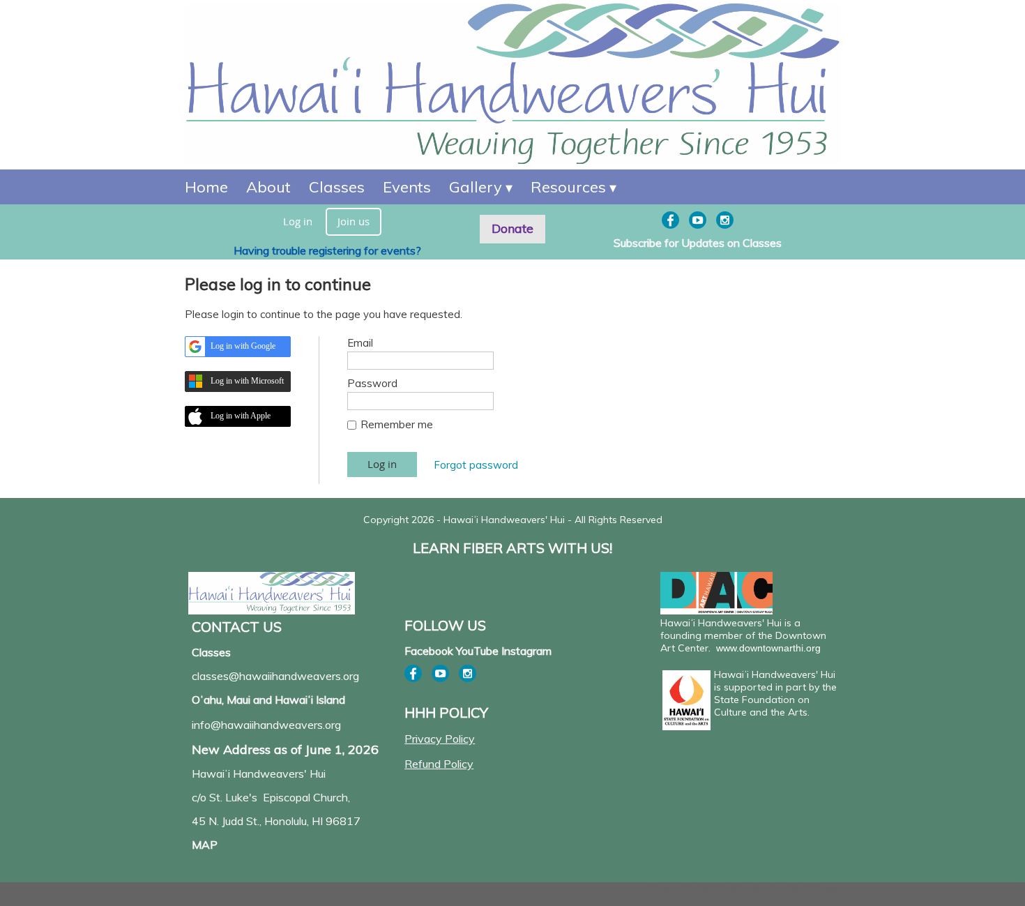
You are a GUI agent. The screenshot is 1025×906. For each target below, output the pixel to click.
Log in (297, 221)
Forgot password (476, 464)
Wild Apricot (725, 889)
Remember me (396, 424)
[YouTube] (697, 220)
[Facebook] (670, 220)
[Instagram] (725, 220)
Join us (353, 221)
